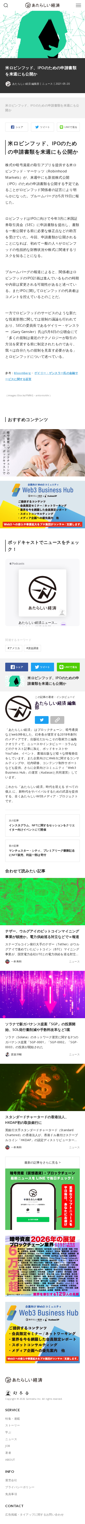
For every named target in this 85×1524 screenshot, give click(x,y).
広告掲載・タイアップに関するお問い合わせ (34, 1514)
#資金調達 (32, 648)
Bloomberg (22, 373)
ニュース (47, 84)
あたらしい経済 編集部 (55, 705)
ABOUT (10, 1460)
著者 (8, 1453)
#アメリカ (14, 648)
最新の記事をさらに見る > (42, 1162)
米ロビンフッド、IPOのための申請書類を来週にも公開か (42, 107)
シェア (19, 127)
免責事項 (11, 1494)
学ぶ (8, 1432)
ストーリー (12, 1425)
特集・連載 (12, 1418)
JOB (7, 1446)
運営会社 (11, 1480)
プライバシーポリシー (19, 1487)
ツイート (45, 127)
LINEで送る (71, 127)
